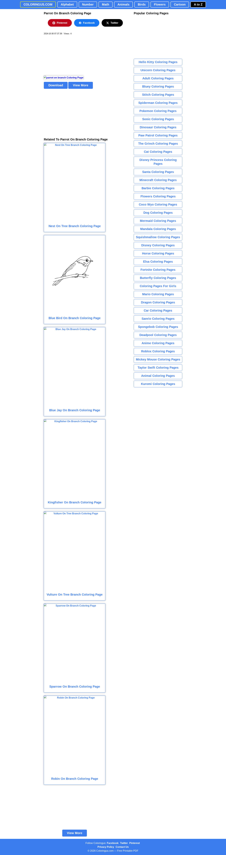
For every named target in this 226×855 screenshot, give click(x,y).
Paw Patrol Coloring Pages (158, 135)
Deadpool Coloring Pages (158, 335)
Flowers (160, 4)
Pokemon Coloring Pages (157, 111)
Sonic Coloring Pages (158, 119)
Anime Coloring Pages (158, 343)
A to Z (198, 4)
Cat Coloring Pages (158, 151)
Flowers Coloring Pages (158, 196)
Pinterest (62, 23)
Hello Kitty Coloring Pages (158, 62)
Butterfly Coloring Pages (158, 278)
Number (88, 4)
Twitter (114, 23)
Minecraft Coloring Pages (158, 180)
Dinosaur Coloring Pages (158, 127)
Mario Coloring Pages (158, 294)
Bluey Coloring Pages (158, 86)
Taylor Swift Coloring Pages (158, 367)
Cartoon (180, 4)
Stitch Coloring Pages (158, 94)
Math (105, 4)
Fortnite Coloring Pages (158, 269)
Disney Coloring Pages (158, 245)
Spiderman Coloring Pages (158, 102)
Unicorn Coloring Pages (158, 70)
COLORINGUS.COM (38, 4)
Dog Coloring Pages (158, 212)
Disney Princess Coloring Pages (158, 161)
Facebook (89, 23)
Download (55, 85)
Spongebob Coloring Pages (158, 326)
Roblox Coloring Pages (158, 351)
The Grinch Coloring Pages (158, 143)
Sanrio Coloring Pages (158, 318)
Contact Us (122, 847)
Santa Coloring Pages (158, 172)
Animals (123, 4)
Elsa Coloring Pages (158, 261)
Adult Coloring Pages (158, 78)
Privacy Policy (105, 847)
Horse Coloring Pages (158, 253)
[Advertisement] (67, 55)
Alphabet (67, 4)
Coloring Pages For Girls (158, 286)
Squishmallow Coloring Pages (158, 237)
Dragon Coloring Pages (158, 302)
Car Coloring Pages (158, 310)
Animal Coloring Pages (158, 375)
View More (80, 85)
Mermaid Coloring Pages (158, 220)
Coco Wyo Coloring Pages (158, 204)
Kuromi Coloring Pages (158, 384)
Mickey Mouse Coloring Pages (158, 359)
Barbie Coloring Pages (158, 188)
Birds (142, 4)
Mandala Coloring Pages (158, 229)
